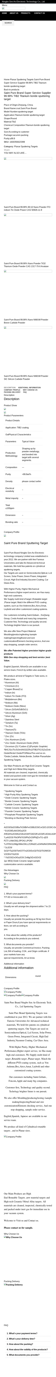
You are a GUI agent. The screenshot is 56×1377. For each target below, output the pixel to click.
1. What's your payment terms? (22, 1333)
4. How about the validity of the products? (27, 1349)
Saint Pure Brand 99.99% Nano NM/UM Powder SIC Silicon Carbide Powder (26, 377)
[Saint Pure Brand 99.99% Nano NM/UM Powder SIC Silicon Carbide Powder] (28, 350)
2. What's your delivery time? (21, 1339)
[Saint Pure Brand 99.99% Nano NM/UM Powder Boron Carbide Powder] (28, 294)
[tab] (10, 387)
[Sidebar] (3, 1373)
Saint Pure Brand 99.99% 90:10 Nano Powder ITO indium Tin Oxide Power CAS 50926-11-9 (27, 208)
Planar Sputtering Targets (22, 79)
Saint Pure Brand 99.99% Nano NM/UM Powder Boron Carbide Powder (26, 321)
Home (7, 79)
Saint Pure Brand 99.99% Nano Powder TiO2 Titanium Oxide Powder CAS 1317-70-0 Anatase (26, 264)
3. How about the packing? (20, 1344)
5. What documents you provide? (23, 1355)
